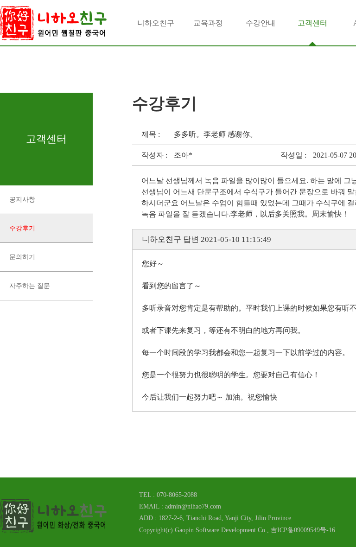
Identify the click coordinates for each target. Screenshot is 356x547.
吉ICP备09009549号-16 (303, 530)
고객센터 (312, 23)
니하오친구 (155, 23)
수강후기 (22, 228)
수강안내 (260, 23)
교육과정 (208, 23)
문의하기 (22, 257)
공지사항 (22, 199)
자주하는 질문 (29, 285)
